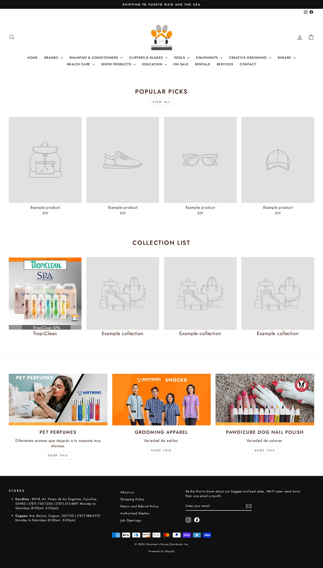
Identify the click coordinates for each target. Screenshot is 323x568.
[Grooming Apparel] (161, 399)
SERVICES (225, 64)
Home (32, 57)
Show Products (116, 64)
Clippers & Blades (146, 57)
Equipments (207, 57)
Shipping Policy (132, 499)
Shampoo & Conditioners (94, 57)
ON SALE (181, 64)
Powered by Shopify (161, 551)
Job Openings (130, 520)
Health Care (79, 64)
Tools (180, 57)
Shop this (265, 450)
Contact (248, 64)
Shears (285, 57)
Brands (52, 57)
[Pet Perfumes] (58, 399)
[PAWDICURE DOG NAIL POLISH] (265, 399)
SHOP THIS (58, 455)
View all (162, 102)
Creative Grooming (248, 57)
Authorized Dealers (134, 513)
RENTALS (202, 64)
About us (127, 492)
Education (152, 64)
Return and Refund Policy (139, 506)
